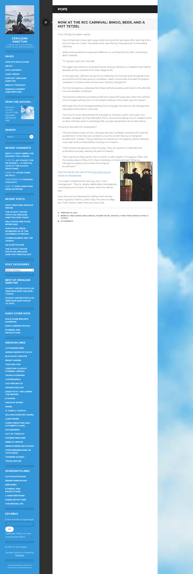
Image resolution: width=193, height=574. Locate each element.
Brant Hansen (13, 360)
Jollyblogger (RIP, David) (19, 415)
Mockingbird (12, 430)
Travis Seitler (13, 461)
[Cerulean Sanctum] (19, 19)
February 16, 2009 (69, 213)
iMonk (8, 406)
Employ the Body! (15, 85)
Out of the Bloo (14, 434)
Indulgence (76, 216)
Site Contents (13, 70)
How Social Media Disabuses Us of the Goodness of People (17, 231)
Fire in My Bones (14, 402)
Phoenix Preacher (15, 438)
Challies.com (12, 364)
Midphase (19, 555)
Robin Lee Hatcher (15, 500)
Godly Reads (12, 74)
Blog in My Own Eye (16, 356)
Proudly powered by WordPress (20, 565)
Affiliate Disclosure (17, 62)
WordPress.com (26, 567)
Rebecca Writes (14, 442)
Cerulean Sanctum (20, 40)
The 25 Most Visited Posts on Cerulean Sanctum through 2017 (18, 252)
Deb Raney (11, 485)
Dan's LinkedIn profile (17, 326)
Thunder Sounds (14, 457)
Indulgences (88, 216)
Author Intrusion (15, 476)
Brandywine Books (16, 480)
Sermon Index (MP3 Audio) (19, 446)
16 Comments (67, 221)
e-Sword (10, 398)
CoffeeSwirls (13, 379)
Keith (8, 153)
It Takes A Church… (16, 410)
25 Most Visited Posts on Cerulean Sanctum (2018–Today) (19, 291)
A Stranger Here (14, 348)
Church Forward (15, 375)
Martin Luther (118, 216)
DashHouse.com (14, 387)
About (9, 66)
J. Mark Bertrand (15, 495)
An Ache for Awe (14, 245)
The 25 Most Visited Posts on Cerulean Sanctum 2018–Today (17, 215)
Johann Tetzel (103, 216)
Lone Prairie (12, 419)
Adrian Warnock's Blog (18, 352)
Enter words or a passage (19, 519)
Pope (128, 216)
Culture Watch (14, 383)
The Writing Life (14, 504)
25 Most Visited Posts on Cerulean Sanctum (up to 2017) (19, 301)
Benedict (65, 216)
